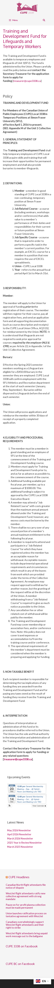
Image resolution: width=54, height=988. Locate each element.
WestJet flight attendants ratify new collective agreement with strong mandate (25, 896)
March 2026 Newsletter (20, 838)
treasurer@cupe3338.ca (27, 80)
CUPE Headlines (18, 877)
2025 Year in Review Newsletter (24, 842)
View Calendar (38, 805)
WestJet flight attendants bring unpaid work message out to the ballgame (27, 935)
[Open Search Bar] (44, 20)
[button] (9, 805)
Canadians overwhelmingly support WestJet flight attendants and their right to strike (25, 925)
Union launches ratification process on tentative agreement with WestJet (26, 915)
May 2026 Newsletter (19, 830)
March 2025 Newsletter (20, 846)
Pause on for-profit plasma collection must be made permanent (26, 906)
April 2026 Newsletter (19, 834)
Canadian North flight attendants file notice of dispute (26, 886)
